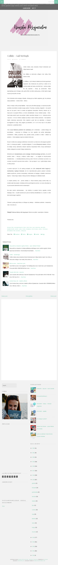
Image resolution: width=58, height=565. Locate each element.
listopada (34, 487)
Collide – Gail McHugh (18, 55)
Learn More (26, 8)
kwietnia (34, 518)
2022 (33, 448)
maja (33, 514)
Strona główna (29, 296)
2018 (33, 466)
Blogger (46, 559)
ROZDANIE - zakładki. (42, 411)
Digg (43, 234)
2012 (33, 546)
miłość (43, 227)
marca (33, 523)
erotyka (29, 227)
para (24, 229)
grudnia (33, 483)
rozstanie (35, 229)
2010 (33, 555)
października (34, 492)
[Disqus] (29, 320)
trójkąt (45, 229)
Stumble (37, 234)
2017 (33, 470)
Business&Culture (20, 227)
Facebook (17, 234)
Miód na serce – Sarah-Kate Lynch (17, 263)
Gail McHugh (36, 227)
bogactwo (10, 227)
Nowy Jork (18, 229)
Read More (37, 251)
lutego (33, 527)
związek (23, 230)
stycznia (34, 532)
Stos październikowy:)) (42, 396)
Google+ (30, 234)
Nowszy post (4, 296)
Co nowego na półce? (42, 419)
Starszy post (53, 296)
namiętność (10, 229)
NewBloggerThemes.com (39, 560)
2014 (33, 537)
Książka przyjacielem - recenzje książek (27, 559)
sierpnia (33, 501)
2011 (33, 551)
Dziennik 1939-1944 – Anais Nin (17, 272)
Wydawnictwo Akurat (13, 230)
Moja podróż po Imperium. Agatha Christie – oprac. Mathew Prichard (25, 246)
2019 (33, 461)
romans (28, 229)
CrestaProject (21, 560)
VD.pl (3, 506)
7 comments (23, 59)
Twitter (24, 234)
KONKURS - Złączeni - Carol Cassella (45, 388)
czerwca (34, 510)
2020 (33, 457)
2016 (33, 475)
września (34, 496)
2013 (33, 542)
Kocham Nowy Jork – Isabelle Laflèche (18, 281)
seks (40, 229)
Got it (34, 8)
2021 (33, 453)
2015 (33, 479)
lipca (33, 505)
